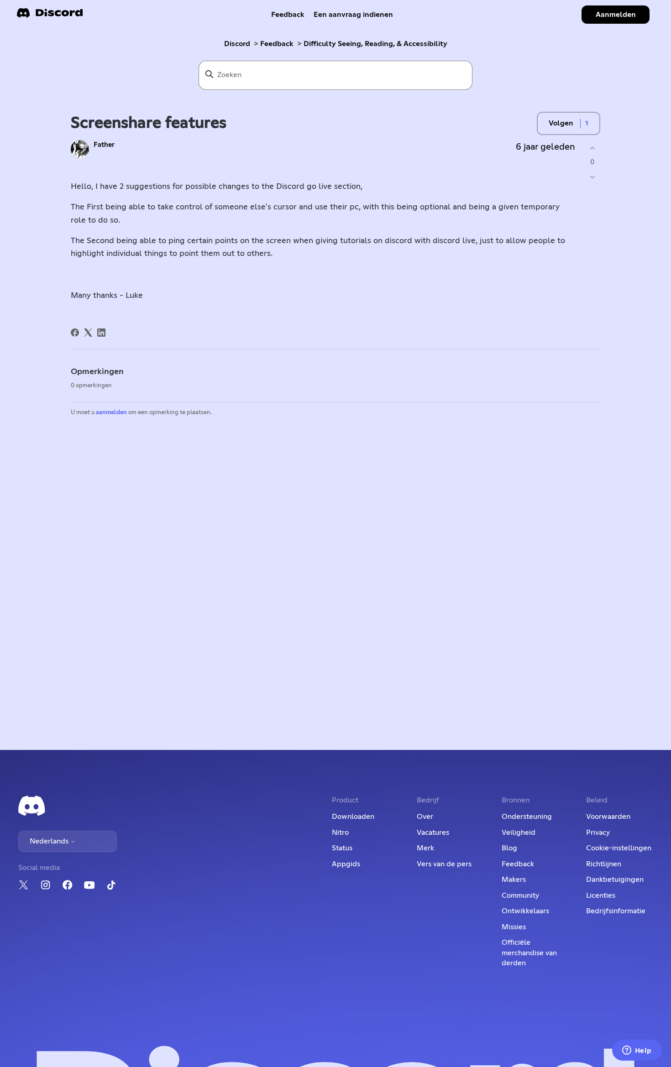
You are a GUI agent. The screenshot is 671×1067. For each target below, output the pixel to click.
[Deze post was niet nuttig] (592, 177)
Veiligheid (518, 832)
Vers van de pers (444, 864)
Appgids (346, 864)
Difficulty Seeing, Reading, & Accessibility (375, 43)
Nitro (340, 832)
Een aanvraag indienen (353, 14)
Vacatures (433, 832)
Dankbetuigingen (615, 879)
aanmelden (111, 413)
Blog (509, 848)
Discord (237, 43)
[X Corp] (88, 332)
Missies (514, 927)
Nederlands (50, 841)
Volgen (561, 123)
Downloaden (353, 816)
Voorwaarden (608, 816)
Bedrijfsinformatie (615, 911)
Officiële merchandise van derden (529, 953)
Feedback (287, 14)
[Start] (50, 15)
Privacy (598, 832)
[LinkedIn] (101, 332)
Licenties (600, 895)
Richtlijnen (603, 864)
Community (520, 895)
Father (104, 144)
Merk (425, 848)
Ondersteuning (527, 816)
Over (425, 816)
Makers (514, 879)
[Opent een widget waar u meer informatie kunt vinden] (637, 1051)
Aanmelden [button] (616, 14)
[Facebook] (75, 332)
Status (342, 848)
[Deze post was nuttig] (592, 148)
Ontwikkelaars (525, 911)
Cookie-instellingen (618, 848)
